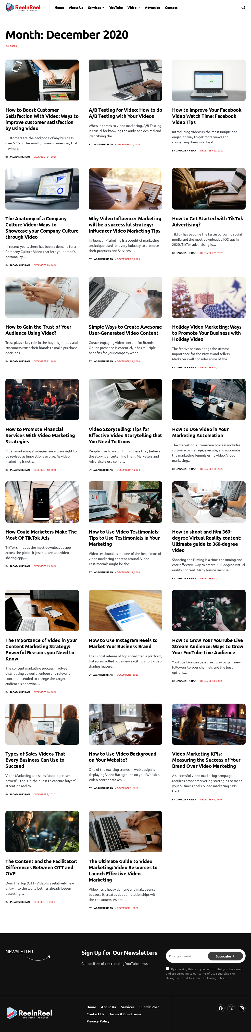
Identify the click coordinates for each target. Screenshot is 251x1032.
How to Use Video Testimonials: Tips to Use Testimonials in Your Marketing (124, 537)
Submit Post (149, 1007)
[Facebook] (221, 1008)
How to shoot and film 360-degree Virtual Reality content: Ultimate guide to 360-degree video (206, 540)
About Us (108, 1007)
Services (128, 1007)
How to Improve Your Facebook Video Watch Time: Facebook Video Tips (206, 116)
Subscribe (223, 956)
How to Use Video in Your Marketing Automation (200, 432)
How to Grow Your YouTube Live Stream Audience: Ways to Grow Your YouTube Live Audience (207, 646)
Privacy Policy (98, 1021)
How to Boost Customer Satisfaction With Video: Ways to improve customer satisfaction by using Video (41, 119)
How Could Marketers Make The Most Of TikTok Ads (41, 534)
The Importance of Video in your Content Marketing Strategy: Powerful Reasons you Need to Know (41, 649)
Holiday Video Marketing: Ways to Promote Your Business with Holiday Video (207, 332)
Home (91, 1007)
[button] (243, 7)
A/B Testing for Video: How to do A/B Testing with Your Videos (125, 113)
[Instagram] (242, 1008)
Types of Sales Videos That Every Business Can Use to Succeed (35, 759)
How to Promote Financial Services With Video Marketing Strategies (40, 435)
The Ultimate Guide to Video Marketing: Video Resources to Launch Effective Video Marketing (123, 870)
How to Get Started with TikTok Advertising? (207, 221)
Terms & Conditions (125, 1014)
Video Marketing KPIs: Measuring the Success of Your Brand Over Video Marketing (206, 759)
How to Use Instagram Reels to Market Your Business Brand (123, 643)
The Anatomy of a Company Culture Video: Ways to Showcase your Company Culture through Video (42, 227)
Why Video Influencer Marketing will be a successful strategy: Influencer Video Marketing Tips (125, 224)
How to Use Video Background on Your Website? (122, 756)
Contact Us (95, 1014)
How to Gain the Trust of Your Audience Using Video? (38, 329)
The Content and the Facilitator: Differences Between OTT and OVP (41, 867)
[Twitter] (231, 1008)
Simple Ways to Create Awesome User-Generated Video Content (125, 329)
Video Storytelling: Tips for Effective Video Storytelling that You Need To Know (125, 435)
